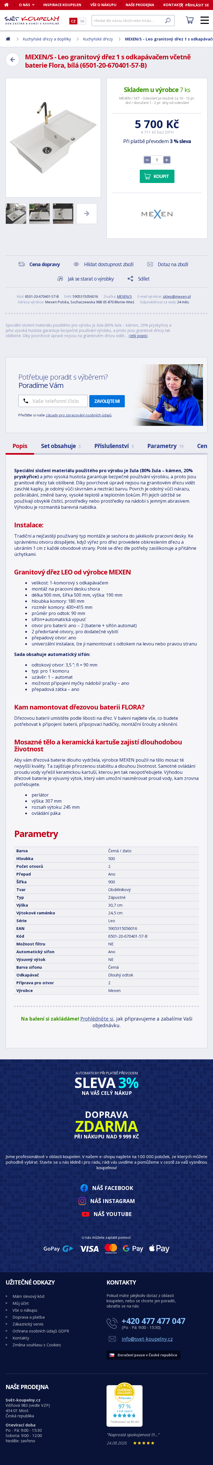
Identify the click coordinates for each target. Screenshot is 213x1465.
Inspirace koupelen (62, 4)
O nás (24, 4)
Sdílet (143, 278)
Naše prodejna (140, 4)
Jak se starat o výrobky (91, 278)
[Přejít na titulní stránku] (32, 20)
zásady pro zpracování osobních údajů (78, 415)
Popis (19, 446)
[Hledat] (168, 20)
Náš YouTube (112, 1214)
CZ (73, 21)
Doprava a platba (28, 1317)
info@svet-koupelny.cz (147, 1339)
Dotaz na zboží (173, 264)
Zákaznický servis (28, 1324)
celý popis (138, 335)
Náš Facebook (112, 1188)
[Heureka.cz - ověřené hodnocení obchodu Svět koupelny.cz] (124, 1425)
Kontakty (20, 1338)
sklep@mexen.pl (177, 296)
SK (82, 21)
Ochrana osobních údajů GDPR (40, 1331)
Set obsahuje (60, 446)
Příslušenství (113, 446)
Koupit (161, 176)
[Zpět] (12, 60)
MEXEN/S (124, 296)
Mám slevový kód (28, 1296)
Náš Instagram (112, 1201)
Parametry (165, 446)
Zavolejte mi (107, 401)
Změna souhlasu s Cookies (36, 1344)
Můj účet (20, 1303)
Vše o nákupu (103, 4)
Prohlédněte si (96, 1018)
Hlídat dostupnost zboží (108, 264)
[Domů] (9, 4)
